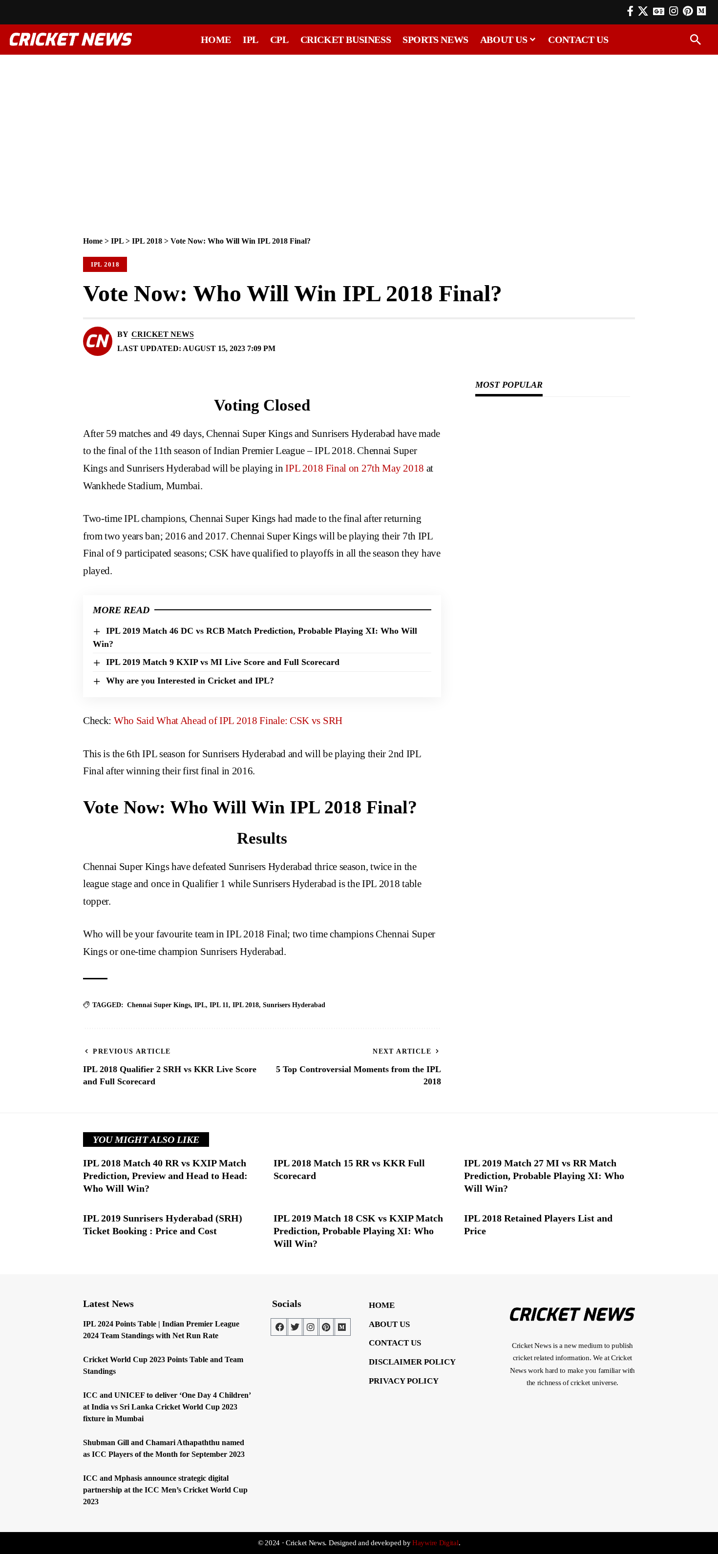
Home (93, 241)
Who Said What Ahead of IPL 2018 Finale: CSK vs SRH (228, 720)
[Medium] (342, 1327)
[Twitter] (295, 1327)
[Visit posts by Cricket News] (97, 341)
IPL (117, 241)
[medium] (701, 11)
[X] (643, 11)
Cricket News (162, 334)
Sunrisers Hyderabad (294, 1005)
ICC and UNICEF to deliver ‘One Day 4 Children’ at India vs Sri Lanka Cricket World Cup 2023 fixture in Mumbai (167, 1407)
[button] (695, 39)
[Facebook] (630, 11)
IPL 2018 (147, 241)
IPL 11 (219, 1005)
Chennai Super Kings (158, 1005)
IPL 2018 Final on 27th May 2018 (354, 468)
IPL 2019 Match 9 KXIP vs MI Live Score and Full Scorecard (222, 662)
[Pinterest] (687, 11)
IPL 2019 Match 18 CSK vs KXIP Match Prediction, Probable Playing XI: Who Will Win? (358, 1231)
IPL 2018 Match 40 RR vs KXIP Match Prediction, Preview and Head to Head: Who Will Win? (165, 1176)
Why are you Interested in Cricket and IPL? (190, 680)
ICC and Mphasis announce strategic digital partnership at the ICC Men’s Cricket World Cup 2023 (165, 1490)
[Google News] (659, 11)
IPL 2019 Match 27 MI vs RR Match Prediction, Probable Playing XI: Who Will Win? (544, 1176)
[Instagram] (673, 11)
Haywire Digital (435, 1543)
